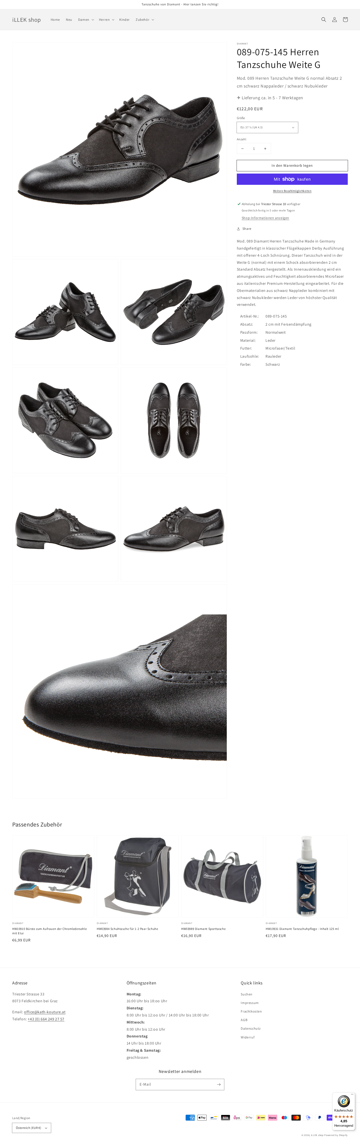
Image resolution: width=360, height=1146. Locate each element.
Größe (241, 118)
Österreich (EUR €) (28, 1128)
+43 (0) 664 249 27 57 (46, 1019)
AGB (244, 1020)
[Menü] (352, 1095)
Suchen (246, 994)
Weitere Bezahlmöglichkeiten (292, 191)
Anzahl (241, 139)
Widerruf (247, 1037)
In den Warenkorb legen (292, 165)
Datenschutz (251, 1028)
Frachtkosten (251, 1011)
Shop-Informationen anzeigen (265, 218)
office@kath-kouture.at (44, 1011)
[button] (323, 19)
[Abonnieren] (218, 1084)
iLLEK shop (317, 1135)
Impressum (250, 1003)
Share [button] (247, 228)
